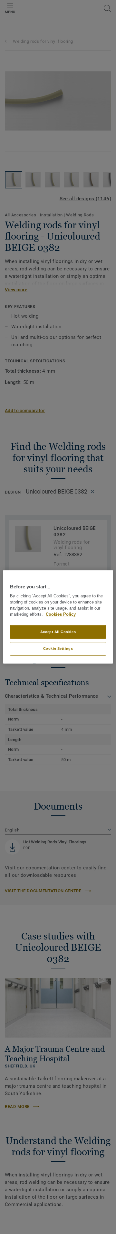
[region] (58, 617)
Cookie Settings (58, 648)
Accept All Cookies (58, 632)
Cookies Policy (61, 614)
